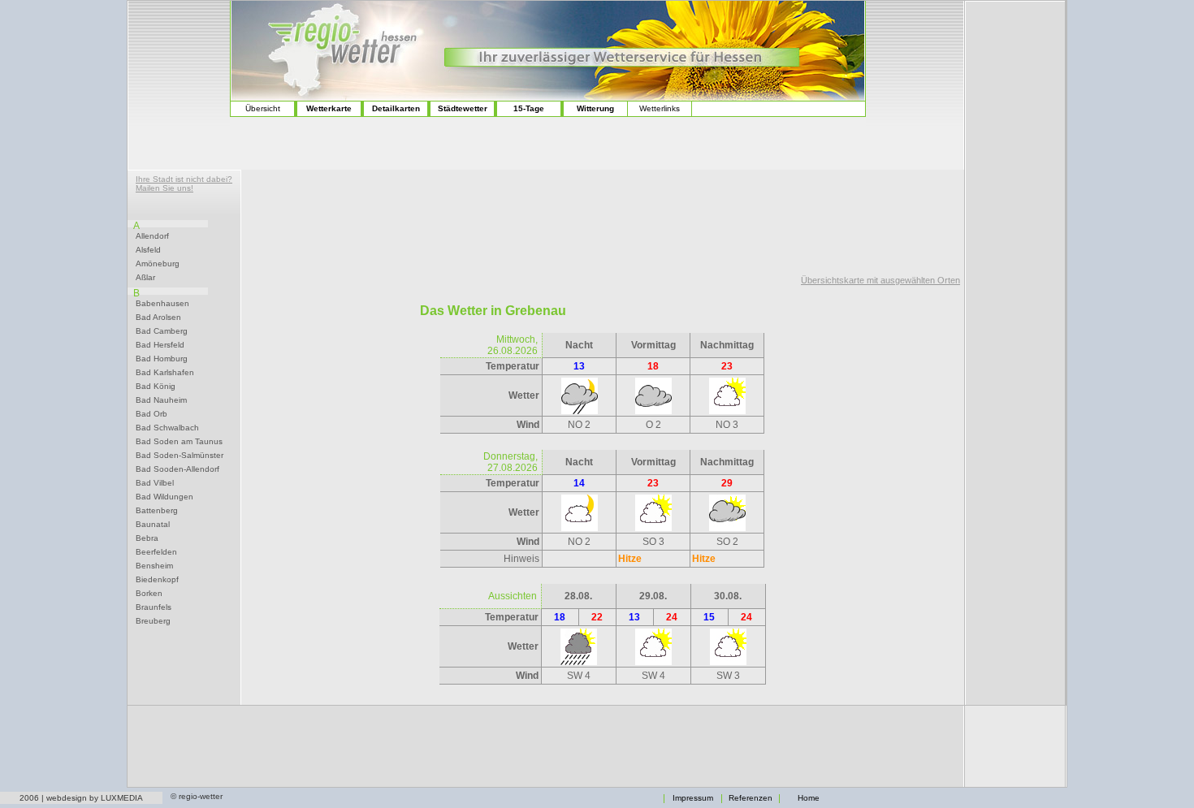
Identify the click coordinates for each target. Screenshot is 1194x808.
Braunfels (153, 607)
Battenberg (157, 511)
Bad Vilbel (155, 483)
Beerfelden (156, 552)
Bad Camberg (162, 331)
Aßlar (145, 278)
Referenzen (750, 798)
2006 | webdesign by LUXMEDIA (81, 797)
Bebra (147, 538)
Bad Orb (151, 414)
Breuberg (153, 621)
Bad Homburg (162, 359)
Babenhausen (162, 304)
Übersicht (262, 108)
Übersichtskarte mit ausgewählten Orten (880, 280)
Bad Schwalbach (167, 428)
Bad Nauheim (161, 400)
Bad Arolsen (158, 317)
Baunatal (153, 525)
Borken (149, 594)
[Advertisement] (179, 65)
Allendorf (152, 236)
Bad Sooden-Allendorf (177, 469)
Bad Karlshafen (165, 373)
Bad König (155, 386)
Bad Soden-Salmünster (179, 456)
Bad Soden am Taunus (179, 442)
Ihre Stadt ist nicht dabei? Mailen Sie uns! (184, 183)
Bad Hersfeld (160, 345)
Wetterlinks (659, 108)
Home (809, 798)
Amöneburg (158, 264)
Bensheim (154, 566)
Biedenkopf (157, 580)
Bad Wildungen (164, 497)
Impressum (693, 798)
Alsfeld (148, 250)
